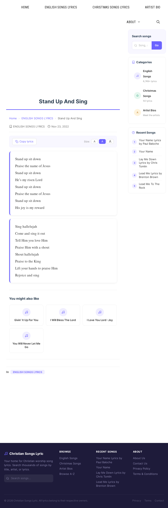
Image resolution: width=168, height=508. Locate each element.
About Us (139, 458)
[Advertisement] (63, 59)
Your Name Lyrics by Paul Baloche (109, 460)
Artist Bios (66, 468)
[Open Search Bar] (158, 22)
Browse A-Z (67, 473)
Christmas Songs (70, 463)
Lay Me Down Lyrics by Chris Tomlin (110, 474)
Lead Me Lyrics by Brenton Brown (107, 484)
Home (13, 118)
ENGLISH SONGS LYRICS (61, 7)
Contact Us (140, 463)
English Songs (68, 458)
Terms (147, 500)
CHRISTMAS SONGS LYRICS (111, 7)
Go (157, 45)
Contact (159, 500)
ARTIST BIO (152, 7)
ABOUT (131, 22)
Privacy (136, 500)
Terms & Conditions (145, 473)
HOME (25, 7)
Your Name (103, 467)
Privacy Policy (141, 468)
